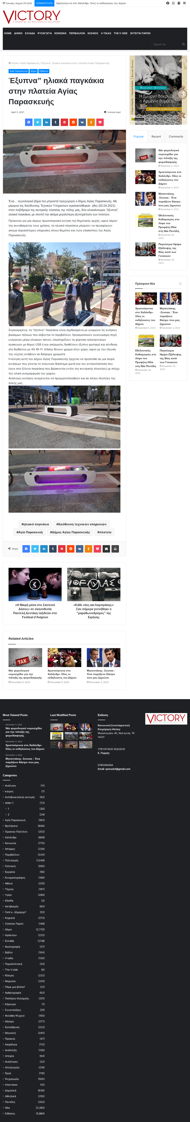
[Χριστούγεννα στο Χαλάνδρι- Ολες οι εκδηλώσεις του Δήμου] (64, 657)
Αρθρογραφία (13, 992)
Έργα (8, 1073)
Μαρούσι (10, 981)
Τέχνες (9, 889)
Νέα (7, 1107)
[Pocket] (100, 122)
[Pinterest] (64, 122)
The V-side (120, 33)
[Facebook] (28, 122)
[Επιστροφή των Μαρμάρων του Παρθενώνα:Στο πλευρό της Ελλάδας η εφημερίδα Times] (71, 744)
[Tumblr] (55, 122)
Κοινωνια (60, 33)
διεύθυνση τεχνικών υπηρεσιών (82, 524)
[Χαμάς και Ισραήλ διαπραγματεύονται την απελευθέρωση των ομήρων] (71, 735)
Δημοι (18, 33)
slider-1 (9, 802)
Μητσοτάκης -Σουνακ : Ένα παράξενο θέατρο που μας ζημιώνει (93, 3)
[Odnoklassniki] (91, 122)
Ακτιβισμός (11, 906)
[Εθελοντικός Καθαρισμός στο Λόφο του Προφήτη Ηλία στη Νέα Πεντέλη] (145, 220)
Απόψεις (10, 848)
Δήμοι (34, 71)
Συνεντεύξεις (13, 1009)
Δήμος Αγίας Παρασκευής (71, 532)
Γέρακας (10, 1038)
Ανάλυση (10, 785)
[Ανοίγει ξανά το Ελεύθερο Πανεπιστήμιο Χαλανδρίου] (56, 744)
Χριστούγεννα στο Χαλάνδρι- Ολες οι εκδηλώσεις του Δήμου (62, 674)
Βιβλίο (9, 952)
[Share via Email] (106, 549)
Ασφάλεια (11, 1044)
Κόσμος (9, 975)
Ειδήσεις (44, 71)
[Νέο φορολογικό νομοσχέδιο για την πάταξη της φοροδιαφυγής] (25, 657)
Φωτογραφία (12, 946)
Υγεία (8, 894)
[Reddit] (73, 122)
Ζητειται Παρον (140, 33)
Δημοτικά (10, 1090)
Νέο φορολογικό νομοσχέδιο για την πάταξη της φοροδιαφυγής (25, 674)
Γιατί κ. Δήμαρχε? (15, 912)
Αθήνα (9, 883)
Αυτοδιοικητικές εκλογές (20, 797)
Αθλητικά (10, 1096)
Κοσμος (93, 33)
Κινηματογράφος (15, 877)
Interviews (11, 1084)
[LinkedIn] (46, 122)
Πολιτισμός (11, 860)
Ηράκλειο (11, 935)
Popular (139, 136)
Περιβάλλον (12, 854)
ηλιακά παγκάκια (36, 524)
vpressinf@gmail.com (117, 768)
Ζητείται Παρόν (14, 923)
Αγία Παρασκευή (29, 63)
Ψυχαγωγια (44, 33)
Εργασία (10, 871)
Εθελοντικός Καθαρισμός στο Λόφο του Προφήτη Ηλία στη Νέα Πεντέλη (168, 223)
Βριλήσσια (11, 825)
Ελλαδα (30, 33)
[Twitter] (37, 122)
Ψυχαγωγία (12, 1078)
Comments (176, 136)
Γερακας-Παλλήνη (16, 831)
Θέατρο (9, 1021)
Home (8, 33)
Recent (156, 136)
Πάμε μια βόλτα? (15, 986)
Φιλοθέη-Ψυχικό (14, 1015)
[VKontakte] (82, 122)
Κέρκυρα (10, 1004)
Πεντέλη (10, 1101)
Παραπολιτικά (13, 963)
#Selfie (9, 900)
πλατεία (105, 532)
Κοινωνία (10, 843)
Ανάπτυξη (11, 1050)
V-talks (106, 33)
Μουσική (10, 1032)
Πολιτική (10, 866)
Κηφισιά (10, 917)
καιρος (9, 791)
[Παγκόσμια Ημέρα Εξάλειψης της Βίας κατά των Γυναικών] (145, 249)
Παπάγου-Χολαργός (17, 998)
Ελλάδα (9, 940)
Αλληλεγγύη (12, 1067)
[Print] (115, 549)
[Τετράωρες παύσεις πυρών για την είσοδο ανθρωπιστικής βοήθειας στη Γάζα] (85, 744)
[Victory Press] (31, 17)
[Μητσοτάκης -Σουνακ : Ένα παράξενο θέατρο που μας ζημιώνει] (103, 657)
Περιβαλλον (77, 33)
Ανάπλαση (11, 1061)
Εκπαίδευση (12, 1027)
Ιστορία (9, 1055)
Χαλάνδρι (11, 837)
